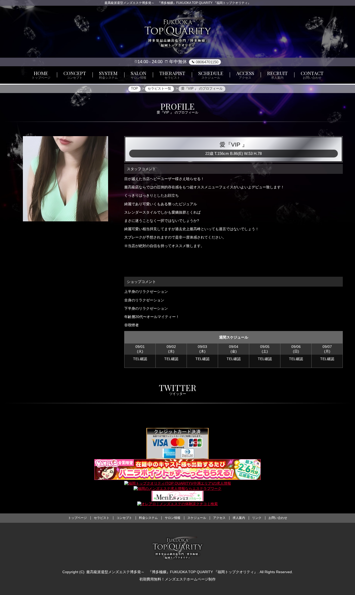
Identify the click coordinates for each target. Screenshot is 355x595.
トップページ (77, 518)
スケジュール (196, 518)
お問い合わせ (277, 518)
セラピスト (101, 518)
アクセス (219, 518)
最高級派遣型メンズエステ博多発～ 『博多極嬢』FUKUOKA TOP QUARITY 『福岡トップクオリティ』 (172, 572)
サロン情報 (172, 518)
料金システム (148, 518)
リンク (256, 518)
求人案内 (239, 518)
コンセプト (124, 518)
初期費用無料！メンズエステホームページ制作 (177, 579)
